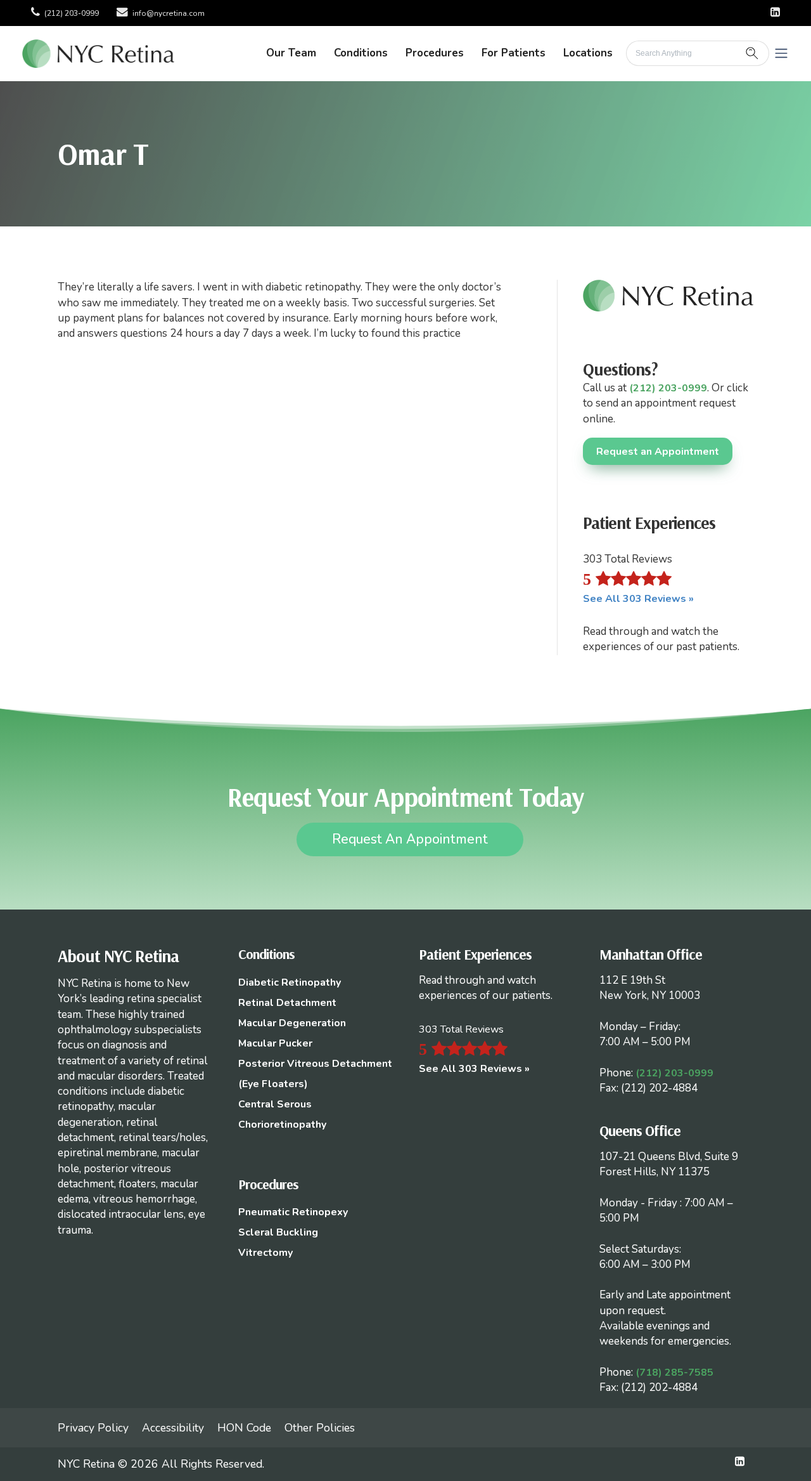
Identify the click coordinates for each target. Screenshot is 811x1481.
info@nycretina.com (168, 13)
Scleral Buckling (278, 1232)
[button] (781, 53)
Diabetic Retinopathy (289, 982)
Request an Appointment (657, 452)
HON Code (244, 1427)
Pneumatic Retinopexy (293, 1212)
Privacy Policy (93, 1427)
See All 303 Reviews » (638, 599)
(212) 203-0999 (71, 13)
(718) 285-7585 (674, 1373)
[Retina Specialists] (98, 53)
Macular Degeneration (292, 1023)
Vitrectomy (265, 1253)
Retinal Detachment (287, 1003)
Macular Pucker (275, 1043)
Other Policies (319, 1427)
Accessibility (173, 1427)
